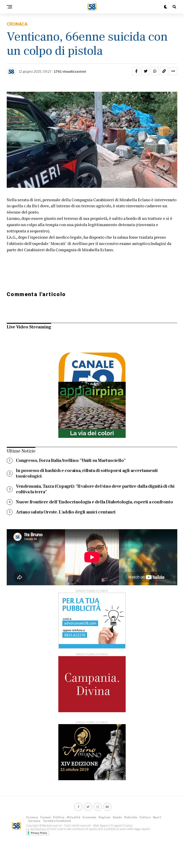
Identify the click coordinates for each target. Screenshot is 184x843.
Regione (104, 817)
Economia (89, 817)
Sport (157, 817)
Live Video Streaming (29, 327)
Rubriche (130, 817)
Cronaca (32, 817)
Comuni (45, 817)
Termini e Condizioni (57, 821)
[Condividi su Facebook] (136, 71)
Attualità (73, 817)
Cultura (145, 817)
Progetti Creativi (122, 825)
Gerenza (34, 821)
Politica (58, 817)
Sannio (117, 817)
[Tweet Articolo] (146, 71)
